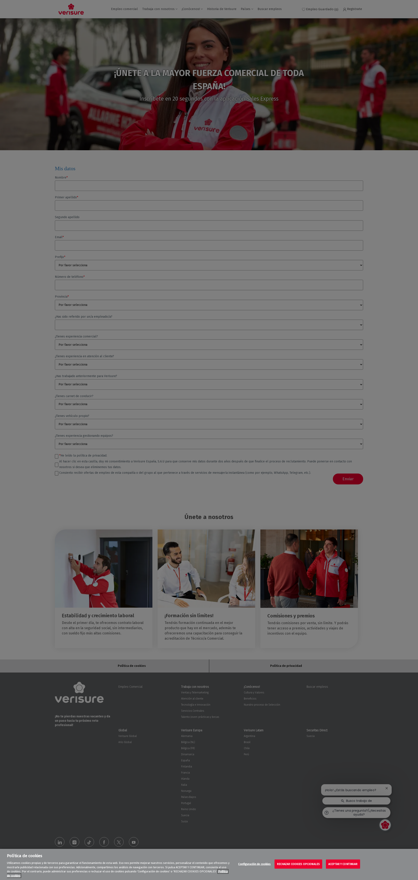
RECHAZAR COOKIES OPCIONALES (298, 864)
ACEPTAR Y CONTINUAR (342, 864)
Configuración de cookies (254, 864)
